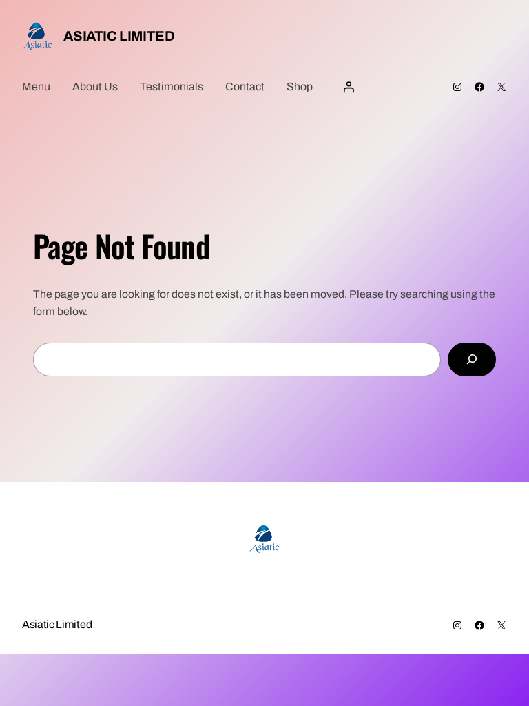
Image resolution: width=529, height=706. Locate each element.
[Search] (472, 359)
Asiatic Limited (118, 35)
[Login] (348, 87)
